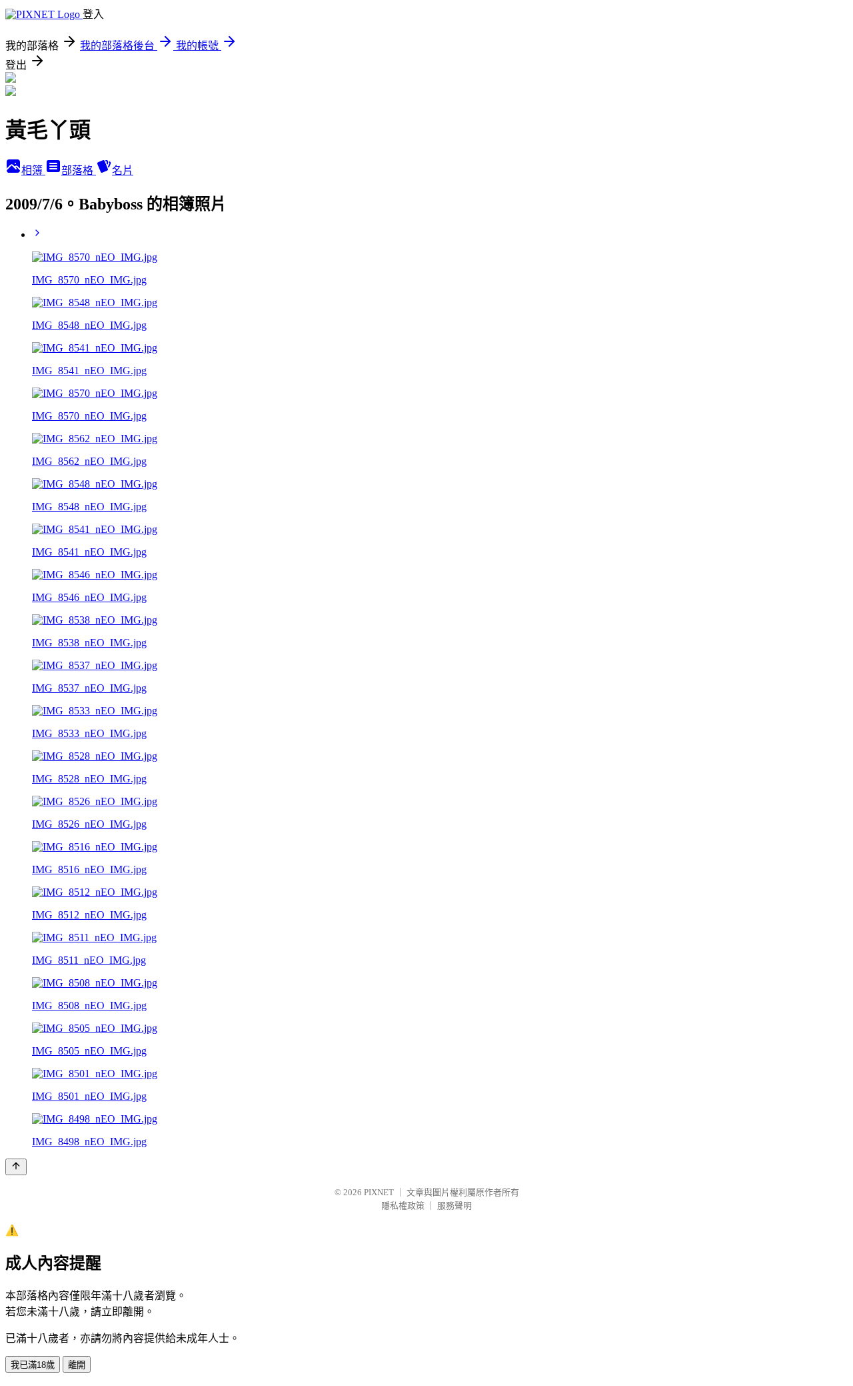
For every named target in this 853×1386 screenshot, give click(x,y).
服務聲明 (454, 1206)
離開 (76, 1365)
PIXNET (379, 1192)
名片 (122, 170)
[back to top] (16, 1167)
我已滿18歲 (33, 1365)
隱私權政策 (403, 1206)
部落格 (78, 170)
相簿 (33, 170)
